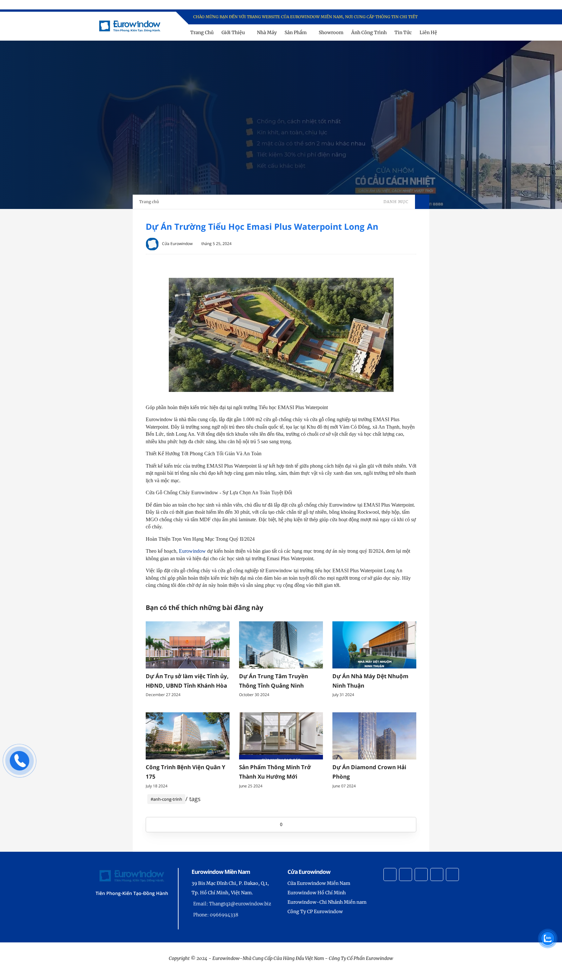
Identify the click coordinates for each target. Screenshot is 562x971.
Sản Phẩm (296, 32)
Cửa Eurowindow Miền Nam (319, 883)
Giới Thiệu (233, 32)
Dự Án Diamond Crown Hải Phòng (369, 771)
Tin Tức (403, 32)
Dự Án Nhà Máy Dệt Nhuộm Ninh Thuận (370, 680)
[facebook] (434, 17)
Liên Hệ (428, 32)
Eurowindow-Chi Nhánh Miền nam (327, 902)
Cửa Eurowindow (177, 243)
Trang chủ (149, 201)
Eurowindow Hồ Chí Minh (317, 893)
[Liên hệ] (19, 767)
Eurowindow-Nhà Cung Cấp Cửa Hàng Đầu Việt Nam (268, 958)
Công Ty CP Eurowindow (315, 911)
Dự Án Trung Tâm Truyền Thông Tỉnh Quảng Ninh (273, 680)
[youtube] (460, 17)
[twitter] (443, 17)
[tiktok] (436, 874)
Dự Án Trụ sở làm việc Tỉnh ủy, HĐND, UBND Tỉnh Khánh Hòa (187, 680)
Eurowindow (192, 551)
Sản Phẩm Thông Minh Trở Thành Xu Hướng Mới (275, 771)
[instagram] (451, 17)
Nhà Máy (267, 32)
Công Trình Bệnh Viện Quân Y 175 (185, 771)
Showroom (331, 32)
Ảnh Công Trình (369, 32)
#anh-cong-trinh (166, 799)
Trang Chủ (202, 32)
